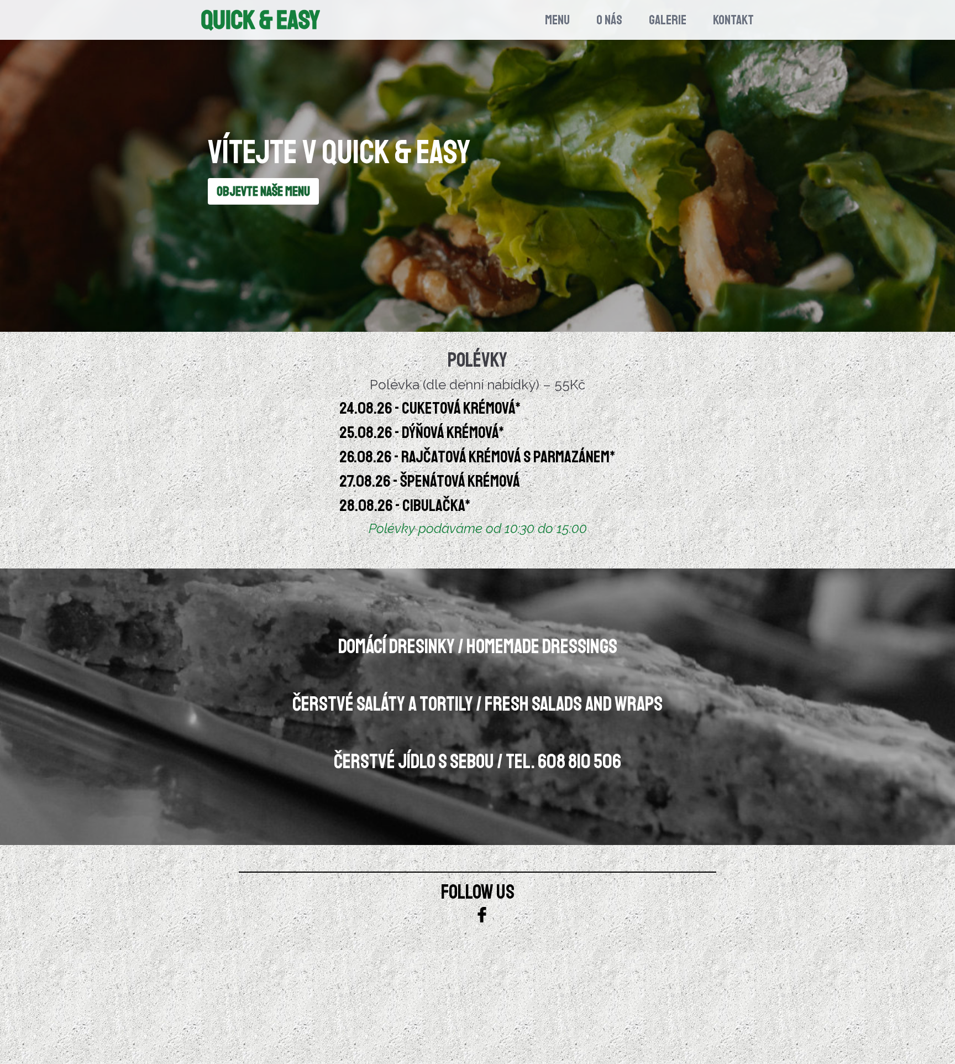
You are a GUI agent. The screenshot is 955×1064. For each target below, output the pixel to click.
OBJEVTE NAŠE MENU (263, 191)
